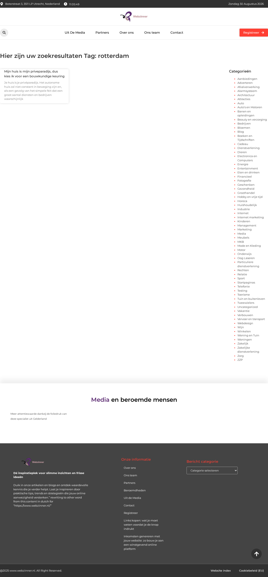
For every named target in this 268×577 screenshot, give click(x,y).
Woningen (244, 339)
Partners (102, 32)
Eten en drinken (248, 172)
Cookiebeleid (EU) (251, 570)
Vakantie (243, 311)
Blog (240, 131)
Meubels (243, 237)
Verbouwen (245, 315)
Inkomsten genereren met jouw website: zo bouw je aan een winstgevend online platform (144, 542)
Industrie (243, 209)
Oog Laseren (246, 258)
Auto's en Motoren (249, 107)
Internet (243, 213)
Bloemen (243, 127)
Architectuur (246, 95)
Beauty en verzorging (252, 119)
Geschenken (246, 184)
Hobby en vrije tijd (250, 196)
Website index (221, 570)
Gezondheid (245, 188)
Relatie (242, 274)
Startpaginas (246, 282)
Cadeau (242, 144)
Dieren (242, 152)
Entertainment (247, 168)
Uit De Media (75, 32)
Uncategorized (247, 307)
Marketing (244, 229)
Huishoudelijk (247, 205)
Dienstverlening (248, 148)
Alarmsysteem (247, 91)
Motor (241, 250)
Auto (240, 103)
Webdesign (245, 323)
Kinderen (243, 221)
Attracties (243, 99)
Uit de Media (132, 497)
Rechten (243, 270)
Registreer (131, 513)
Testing (242, 290)
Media (241, 233)
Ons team (152, 32)
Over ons (127, 32)
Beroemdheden (135, 490)
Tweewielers (245, 302)
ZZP (240, 359)
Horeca (242, 201)
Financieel (244, 176)
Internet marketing (250, 217)
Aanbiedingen (247, 78)
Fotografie (244, 180)
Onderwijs (244, 253)
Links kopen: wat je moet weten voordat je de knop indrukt (141, 524)
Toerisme (243, 294)
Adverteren (245, 82)
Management (246, 225)
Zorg (240, 355)
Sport (241, 278)
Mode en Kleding (249, 245)
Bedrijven (244, 123)
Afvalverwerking (248, 87)
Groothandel (246, 192)
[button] (4, 33)
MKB (240, 241)
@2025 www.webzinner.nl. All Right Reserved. (31, 570)
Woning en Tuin (248, 335)
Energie (242, 164)
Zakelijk (242, 343)
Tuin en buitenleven (251, 298)
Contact (176, 32)
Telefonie (243, 286)
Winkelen (244, 331)
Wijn (240, 327)
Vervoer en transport (251, 319)
